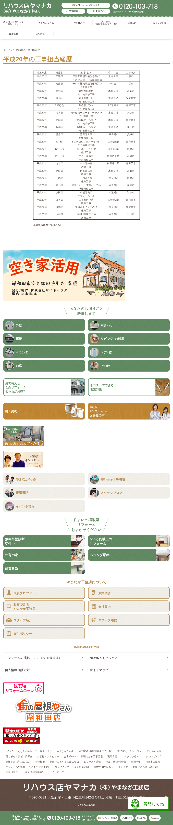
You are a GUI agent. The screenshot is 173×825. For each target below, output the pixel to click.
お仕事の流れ (152, 761)
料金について (62, 766)
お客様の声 (79, 22)
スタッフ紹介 (159, 22)
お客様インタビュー (48, 756)
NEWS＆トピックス (104, 657)
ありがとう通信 (92, 761)
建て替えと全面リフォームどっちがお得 (139, 751)
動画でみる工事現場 (92, 756)
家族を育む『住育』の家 (18, 761)
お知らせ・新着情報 (115, 761)
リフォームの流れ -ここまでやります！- (33, 657)
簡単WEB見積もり (103, 766)
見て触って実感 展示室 (19, 756)
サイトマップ (99, 669)
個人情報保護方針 (17, 669)
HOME (9, 751)
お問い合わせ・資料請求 (87, 5)
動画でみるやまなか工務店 (64, 761)
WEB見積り (74, 11)
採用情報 (40, 33)
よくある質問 (81, 766)
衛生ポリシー (13, 772)
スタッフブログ (152, 756)
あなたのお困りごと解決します (13, 23)
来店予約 (100, 11)
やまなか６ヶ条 (46, 22)
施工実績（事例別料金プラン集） (106, 23)
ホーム (7, 50)
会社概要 (13, 33)
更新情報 (136, 761)
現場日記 (134, 22)
